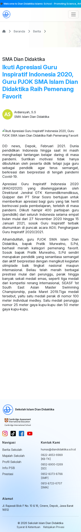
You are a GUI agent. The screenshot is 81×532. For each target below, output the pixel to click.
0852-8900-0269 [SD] (52, 466)
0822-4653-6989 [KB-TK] (52, 456)
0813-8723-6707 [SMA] (51, 485)
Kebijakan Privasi (53, 527)
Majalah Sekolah (13, 456)
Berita (37, 31)
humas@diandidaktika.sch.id (52, 449)
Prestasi (7, 474)
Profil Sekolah (11, 462)
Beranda (19, 31)
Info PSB (8, 468)
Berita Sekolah (12, 450)
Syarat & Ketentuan (28, 527)
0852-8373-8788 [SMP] (52, 475)
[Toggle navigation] (73, 14)
